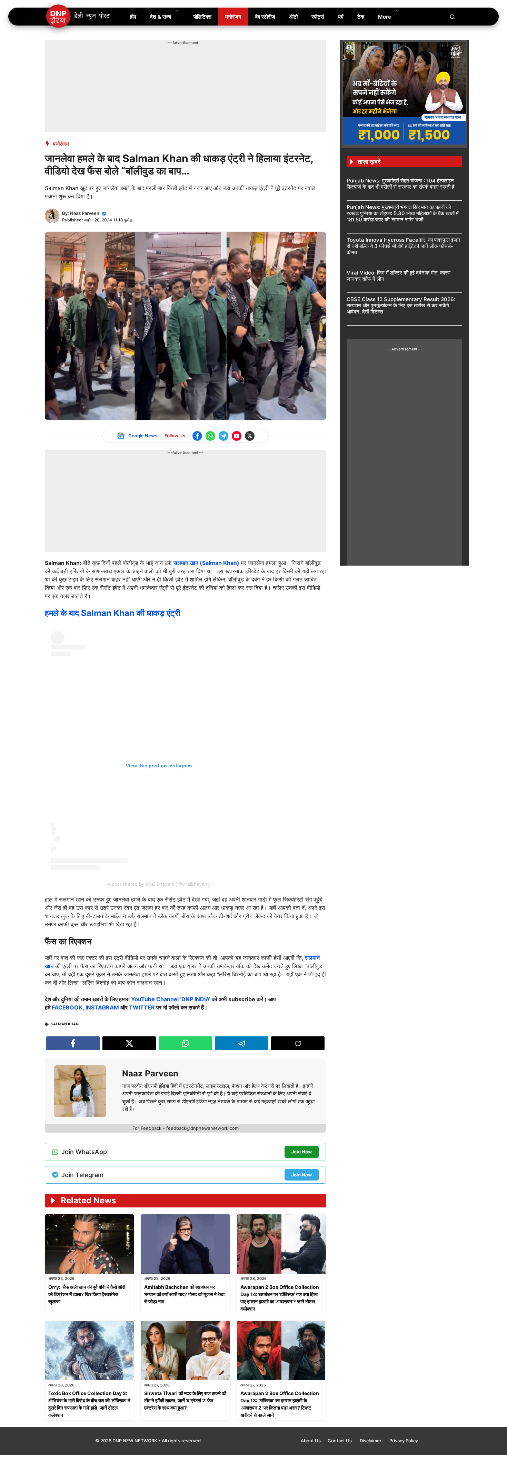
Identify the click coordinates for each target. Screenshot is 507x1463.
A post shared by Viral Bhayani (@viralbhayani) (159, 884)
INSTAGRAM (102, 1007)
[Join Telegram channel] (223, 436)
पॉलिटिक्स (202, 16)
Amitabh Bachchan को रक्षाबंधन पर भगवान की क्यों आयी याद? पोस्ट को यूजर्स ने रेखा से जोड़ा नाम (184, 1294)
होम (133, 16)
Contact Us (340, 1440)
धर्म (341, 16)
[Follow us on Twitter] (250, 436)
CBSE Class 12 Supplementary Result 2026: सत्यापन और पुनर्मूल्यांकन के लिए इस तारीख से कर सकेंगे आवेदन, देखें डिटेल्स (401, 305)
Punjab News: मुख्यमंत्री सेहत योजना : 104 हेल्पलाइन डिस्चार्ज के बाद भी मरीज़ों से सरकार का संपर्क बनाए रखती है (400, 183)
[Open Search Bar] (452, 17)
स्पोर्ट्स (317, 16)
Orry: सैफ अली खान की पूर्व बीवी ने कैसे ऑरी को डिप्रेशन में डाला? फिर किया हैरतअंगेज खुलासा (86, 1294)
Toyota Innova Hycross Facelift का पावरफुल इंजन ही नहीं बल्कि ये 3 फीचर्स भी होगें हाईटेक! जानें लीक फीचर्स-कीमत (403, 246)
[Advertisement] (170, 61)
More (384, 16)
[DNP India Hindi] (78, 16)
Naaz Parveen (84, 213)
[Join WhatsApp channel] (210, 436)
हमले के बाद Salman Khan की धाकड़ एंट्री (112, 613)
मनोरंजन (233, 16)
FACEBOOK (67, 1007)
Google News (142, 435)
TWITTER (142, 1007)
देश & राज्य (160, 16)
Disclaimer (371, 1440)
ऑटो (293, 16)
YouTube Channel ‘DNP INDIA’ (170, 999)
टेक (360, 16)
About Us (311, 1440)
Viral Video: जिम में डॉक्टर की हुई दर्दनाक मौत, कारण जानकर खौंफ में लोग (398, 275)
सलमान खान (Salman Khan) (206, 562)
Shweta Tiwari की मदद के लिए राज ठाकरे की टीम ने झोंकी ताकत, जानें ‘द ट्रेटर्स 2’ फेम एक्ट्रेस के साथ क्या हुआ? (185, 1400)
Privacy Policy (403, 1440)
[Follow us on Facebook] (197, 436)
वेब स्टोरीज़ (265, 16)
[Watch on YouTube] (236, 436)
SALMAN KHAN (65, 1024)
